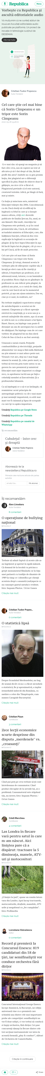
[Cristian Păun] (4, 718)
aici (23, 215)
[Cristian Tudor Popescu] (5, 93)
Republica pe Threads (21, 415)
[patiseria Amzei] (22, 764)
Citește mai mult (10, 593)
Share (40, 1072)
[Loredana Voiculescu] (4, 931)
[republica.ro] (5, 1072)
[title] (8, 449)
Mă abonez (33, 483)
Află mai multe (9, 40)
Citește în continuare (22, 1059)
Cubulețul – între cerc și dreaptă (21, 440)
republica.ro (15, 4)
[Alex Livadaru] (4, 505)
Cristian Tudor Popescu (22, 447)
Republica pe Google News (24, 409)
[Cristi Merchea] (4, 819)
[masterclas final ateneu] (22, 987)
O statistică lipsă (15, 623)
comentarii (15, 512)
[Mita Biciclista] (22, 543)
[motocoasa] (22, 880)
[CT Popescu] (22, 653)
